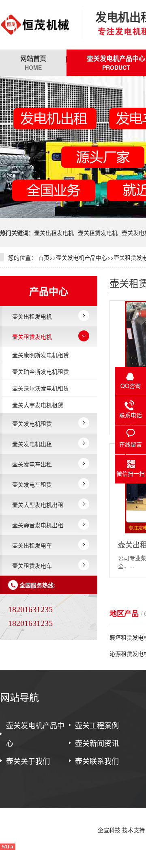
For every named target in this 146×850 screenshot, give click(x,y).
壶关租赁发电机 (98, 233)
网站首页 (33, 62)
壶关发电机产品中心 (81, 257)
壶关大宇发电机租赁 (37, 405)
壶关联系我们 (97, 760)
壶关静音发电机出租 (37, 525)
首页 (43, 257)
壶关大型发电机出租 (37, 505)
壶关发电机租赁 (32, 423)
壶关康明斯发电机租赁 (40, 355)
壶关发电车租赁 (32, 484)
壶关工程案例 (97, 725)
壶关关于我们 (28, 760)
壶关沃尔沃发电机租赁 (40, 388)
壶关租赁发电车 (32, 565)
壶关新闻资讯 (97, 743)
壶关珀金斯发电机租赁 (40, 371)
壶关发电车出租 (32, 464)
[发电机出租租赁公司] (35, 24)
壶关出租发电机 (54, 233)
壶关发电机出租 (32, 444)
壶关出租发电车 (32, 545)
